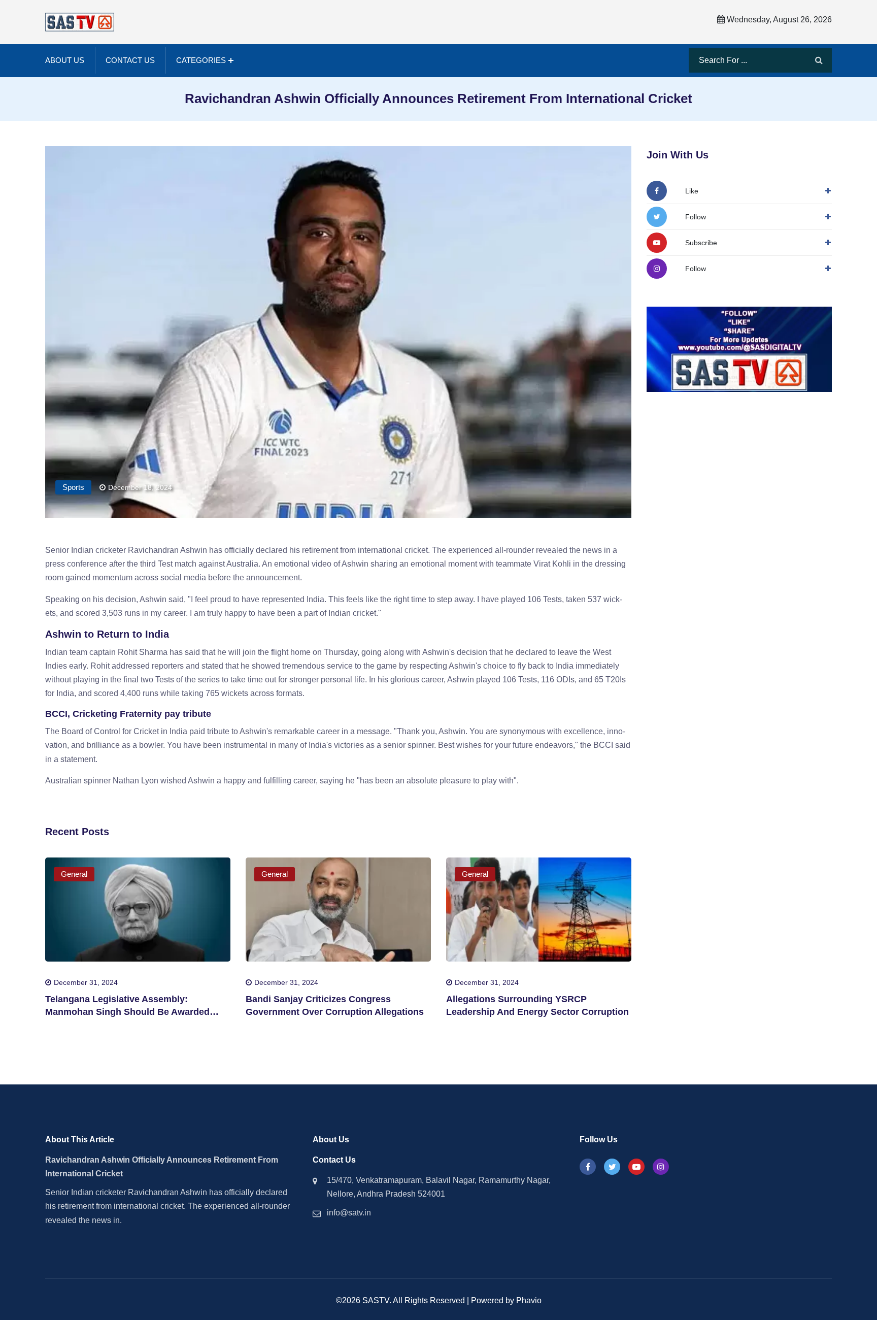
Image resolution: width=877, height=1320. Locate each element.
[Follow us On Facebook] (588, 1167)
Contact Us (130, 60)
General (74, 874)
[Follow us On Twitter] (612, 1167)
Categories (201, 60)
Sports (73, 487)
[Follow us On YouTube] (636, 1167)
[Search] (819, 60)
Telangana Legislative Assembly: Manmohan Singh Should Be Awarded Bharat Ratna (127, 1012)
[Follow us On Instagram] (661, 1167)
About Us (64, 60)
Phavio (529, 1300)
